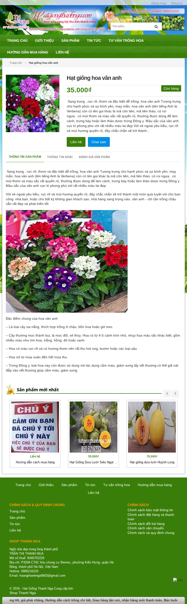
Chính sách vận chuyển (146, 528)
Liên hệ (15, 530)
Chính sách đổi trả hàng (146, 524)
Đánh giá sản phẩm (94, 157)
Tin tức (14, 524)
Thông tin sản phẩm (25, 157)
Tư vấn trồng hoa (116, 485)
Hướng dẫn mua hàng (155, 485)
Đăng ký (176, 3)
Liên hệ (76, 142)
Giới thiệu (46, 485)
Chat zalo (99, 142)
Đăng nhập (158, 3)
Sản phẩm (17, 517)
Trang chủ (15, 62)
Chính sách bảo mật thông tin (150, 510)
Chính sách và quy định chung (151, 533)
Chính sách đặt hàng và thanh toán (151, 517)
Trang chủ (17, 511)
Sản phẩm (69, 485)
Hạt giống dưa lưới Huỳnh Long (152, 462)
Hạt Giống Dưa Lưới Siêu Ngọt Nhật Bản (99, 462)
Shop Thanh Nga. (23, 593)
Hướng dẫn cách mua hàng (35, 462)
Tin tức (90, 485)
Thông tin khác (60, 157)
